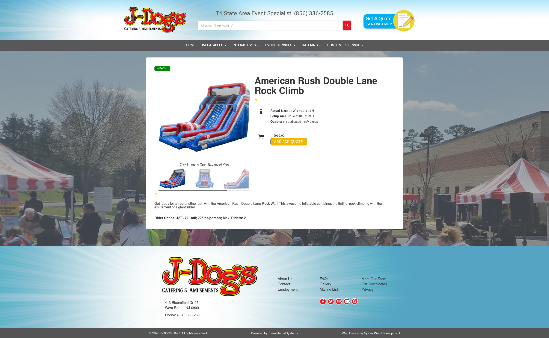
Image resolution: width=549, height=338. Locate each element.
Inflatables (213, 45)
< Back (161, 68)
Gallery (325, 283)
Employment (288, 289)
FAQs (324, 278)
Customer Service (344, 45)
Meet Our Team (374, 278)
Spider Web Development (382, 333)
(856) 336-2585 (313, 13)
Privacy (368, 289)
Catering (310, 45)
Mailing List (329, 289)
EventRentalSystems (283, 333)
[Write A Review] (339, 301)
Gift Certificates (374, 283)
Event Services (279, 45)
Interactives (245, 45)
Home (191, 45)
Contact (284, 283)
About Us (285, 278)
